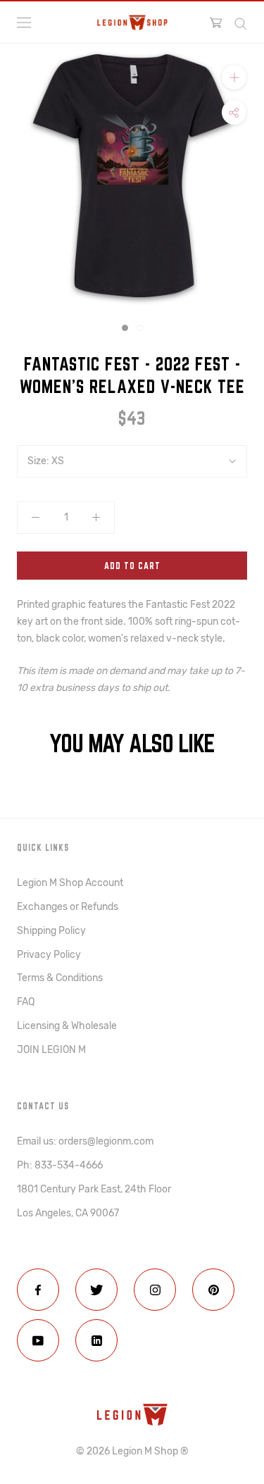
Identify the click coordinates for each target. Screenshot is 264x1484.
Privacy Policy (49, 955)
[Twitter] (96, 1289)
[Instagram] (155, 1289)
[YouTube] (38, 1340)
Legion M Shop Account (70, 883)
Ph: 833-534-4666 (60, 1165)
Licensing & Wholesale (67, 1026)
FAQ (25, 1002)
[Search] (240, 23)
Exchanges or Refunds (67, 907)
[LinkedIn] (96, 1340)
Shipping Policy (51, 931)
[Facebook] (38, 1289)
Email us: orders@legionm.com (85, 1141)
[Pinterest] (213, 1289)
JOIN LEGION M (51, 1050)
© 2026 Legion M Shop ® (132, 1451)
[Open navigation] (24, 22)
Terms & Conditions (60, 978)
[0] (216, 22)
